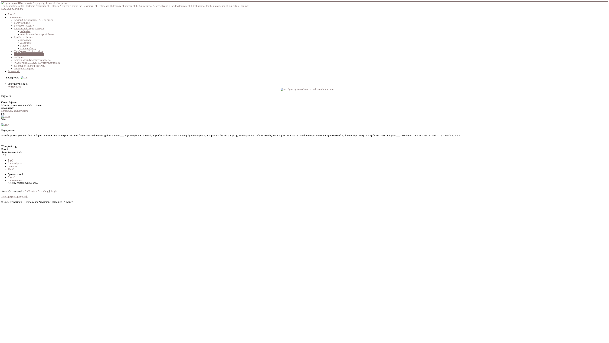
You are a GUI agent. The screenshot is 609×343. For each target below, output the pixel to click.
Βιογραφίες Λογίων (24, 25)
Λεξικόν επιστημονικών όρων (29, 54)
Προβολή (14, 86)
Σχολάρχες (25, 40)
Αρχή (10, 160)
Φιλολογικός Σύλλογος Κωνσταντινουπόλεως (37, 62)
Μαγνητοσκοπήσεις (24, 68)
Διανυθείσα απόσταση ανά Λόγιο (37, 34)
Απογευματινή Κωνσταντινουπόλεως (32, 60)
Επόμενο (12, 166)
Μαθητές (24, 45)
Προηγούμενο (15, 163)
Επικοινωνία (14, 71)
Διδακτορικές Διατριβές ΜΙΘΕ (29, 65)
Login (54, 191)
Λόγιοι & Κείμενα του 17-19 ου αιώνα (33, 20)
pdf (3, 113)
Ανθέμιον (19, 57)
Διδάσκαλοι (26, 42)
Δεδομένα (25, 31)
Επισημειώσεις (28, 48)
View (4, 119)
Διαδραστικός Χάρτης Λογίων (29, 28)
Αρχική (11, 14)
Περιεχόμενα (8, 130)
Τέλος (11, 169)
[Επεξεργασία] (23, 77)
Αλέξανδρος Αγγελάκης (37, 191)
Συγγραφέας (7, 108)
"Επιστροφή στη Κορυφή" (14, 196)
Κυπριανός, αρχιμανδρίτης (14, 110)
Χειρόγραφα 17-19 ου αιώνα (28, 51)
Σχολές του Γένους (23, 37)
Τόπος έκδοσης (9, 146)
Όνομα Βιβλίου (9, 102)
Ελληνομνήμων (22, 22)
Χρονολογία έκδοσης (12, 152)
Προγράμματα (15, 17)
